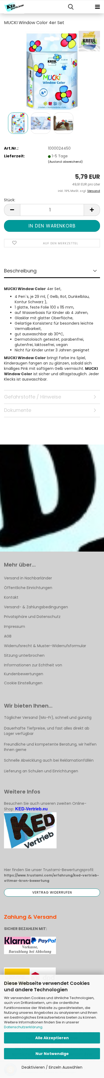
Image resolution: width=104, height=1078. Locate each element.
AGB (7, 636)
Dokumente (17, 410)
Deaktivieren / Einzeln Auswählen (52, 1067)
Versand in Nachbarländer (28, 578)
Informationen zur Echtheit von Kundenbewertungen (33, 669)
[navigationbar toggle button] (97, 7)
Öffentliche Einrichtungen (28, 587)
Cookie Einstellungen (23, 683)
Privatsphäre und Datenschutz (32, 616)
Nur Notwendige (52, 1053)
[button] (12, 210)
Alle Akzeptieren (52, 1038)
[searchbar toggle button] (70, 7)
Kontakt (11, 597)
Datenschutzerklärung (23, 1027)
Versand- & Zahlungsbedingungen (36, 607)
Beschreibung (20, 270)
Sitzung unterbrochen (24, 655)
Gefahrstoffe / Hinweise (32, 396)
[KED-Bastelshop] (12, 7)
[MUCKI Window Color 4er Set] (52, 70)
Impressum (14, 626)
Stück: (9, 200)
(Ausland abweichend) (65, 162)
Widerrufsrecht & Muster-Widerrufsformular (45, 645)
